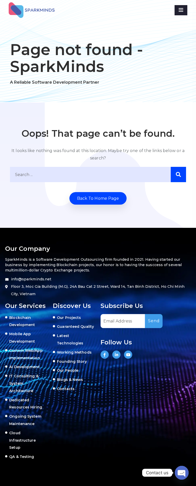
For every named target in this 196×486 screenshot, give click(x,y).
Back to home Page (98, 198)
